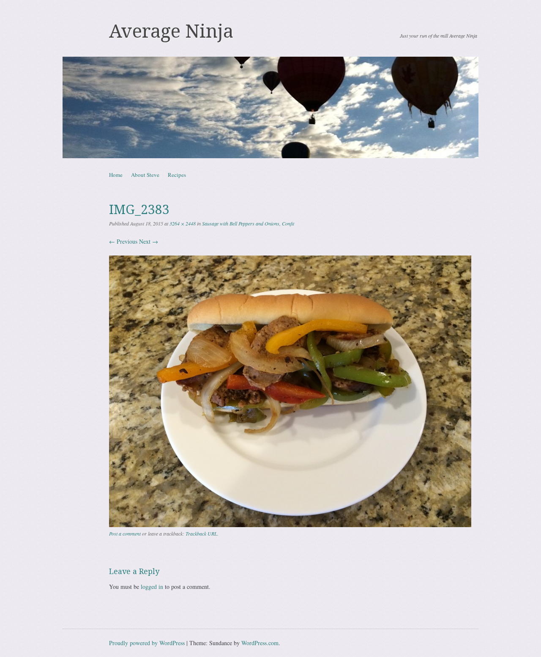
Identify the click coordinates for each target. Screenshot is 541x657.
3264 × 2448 (182, 223)
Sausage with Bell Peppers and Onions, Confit (248, 223)
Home (116, 175)
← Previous (123, 241)
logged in (152, 587)
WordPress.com (260, 643)
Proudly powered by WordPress (147, 643)
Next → (148, 241)
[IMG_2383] (290, 525)
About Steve (145, 175)
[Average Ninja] (270, 107)
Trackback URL (201, 533)
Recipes (177, 175)
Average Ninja (171, 31)
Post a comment (125, 533)
